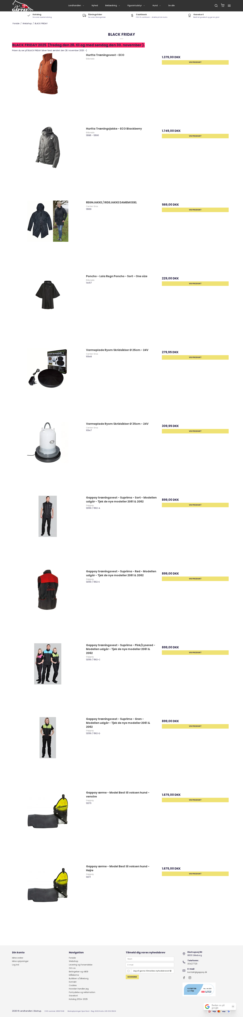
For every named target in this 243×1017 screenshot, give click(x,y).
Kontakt (72, 981)
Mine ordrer (17, 957)
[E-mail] (150, 964)
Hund (155, 5)
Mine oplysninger (20, 961)
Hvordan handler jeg (79, 988)
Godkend (132, 977)
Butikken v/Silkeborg (78, 978)
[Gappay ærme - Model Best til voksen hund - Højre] (47, 900)
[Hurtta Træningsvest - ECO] (47, 88)
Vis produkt (195, 62)
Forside (72, 957)
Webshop (73, 961)
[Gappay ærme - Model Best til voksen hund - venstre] (47, 826)
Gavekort (73, 995)
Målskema (74, 975)
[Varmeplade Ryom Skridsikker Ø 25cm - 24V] (47, 383)
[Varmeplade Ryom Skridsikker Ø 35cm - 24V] (47, 457)
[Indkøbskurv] (222, 6)
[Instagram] (189, 978)
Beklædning (111, 5)
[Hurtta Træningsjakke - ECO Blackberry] (47, 162)
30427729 (192, 963)
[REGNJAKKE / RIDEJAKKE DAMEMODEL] (47, 236)
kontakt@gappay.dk (197, 972)
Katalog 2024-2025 (78, 999)
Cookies (73, 985)
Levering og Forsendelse (80, 964)
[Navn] (150, 958)
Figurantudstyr (135, 5)
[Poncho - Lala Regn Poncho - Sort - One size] (47, 309)
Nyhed (95, 5)
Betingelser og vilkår (78, 971)
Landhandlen (74, 5)
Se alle (171, 5)
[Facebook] (184, 978)
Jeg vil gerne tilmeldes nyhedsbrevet (151, 971)
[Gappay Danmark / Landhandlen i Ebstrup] (23, 5)
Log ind (15, 964)
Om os (72, 968)
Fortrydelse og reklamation (82, 992)
